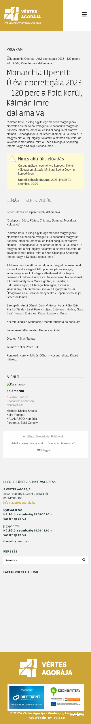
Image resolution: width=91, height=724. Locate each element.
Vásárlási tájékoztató (61, 443)
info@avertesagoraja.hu (19, 502)
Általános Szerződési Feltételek (43, 436)
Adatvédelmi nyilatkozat (47, 718)
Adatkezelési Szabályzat (27, 443)
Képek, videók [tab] (38, 200)
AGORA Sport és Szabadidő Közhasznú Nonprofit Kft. (21, 401)
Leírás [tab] (13, 200)
